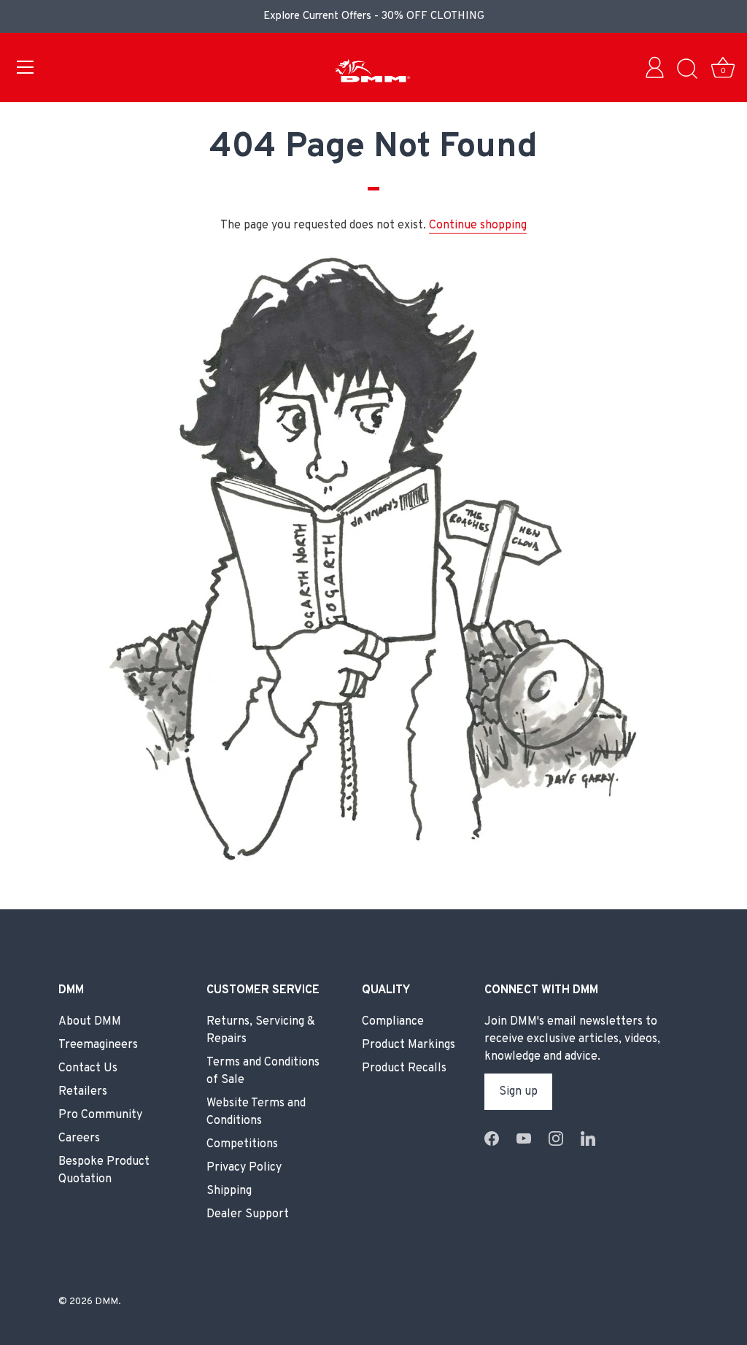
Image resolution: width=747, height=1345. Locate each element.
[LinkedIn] (588, 1138)
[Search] (687, 69)
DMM (106, 1301)
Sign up (518, 1091)
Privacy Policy (244, 1167)
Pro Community (100, 1115)
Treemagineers (98, 1045)
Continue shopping (478, 225)
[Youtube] (523, 1138)
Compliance (393, 1021)
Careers (79, 1138)
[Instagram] (556, 1138)
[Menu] (25, 67)
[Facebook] (491, 1138)
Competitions (242, 1144)
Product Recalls (404, 1068)
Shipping (229, 1191)
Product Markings (408, 1045)
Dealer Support (247, 1214)
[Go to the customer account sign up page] (658, 69)
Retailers (82, 1091)
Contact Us (87, 1068)
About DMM (89, 1021)
